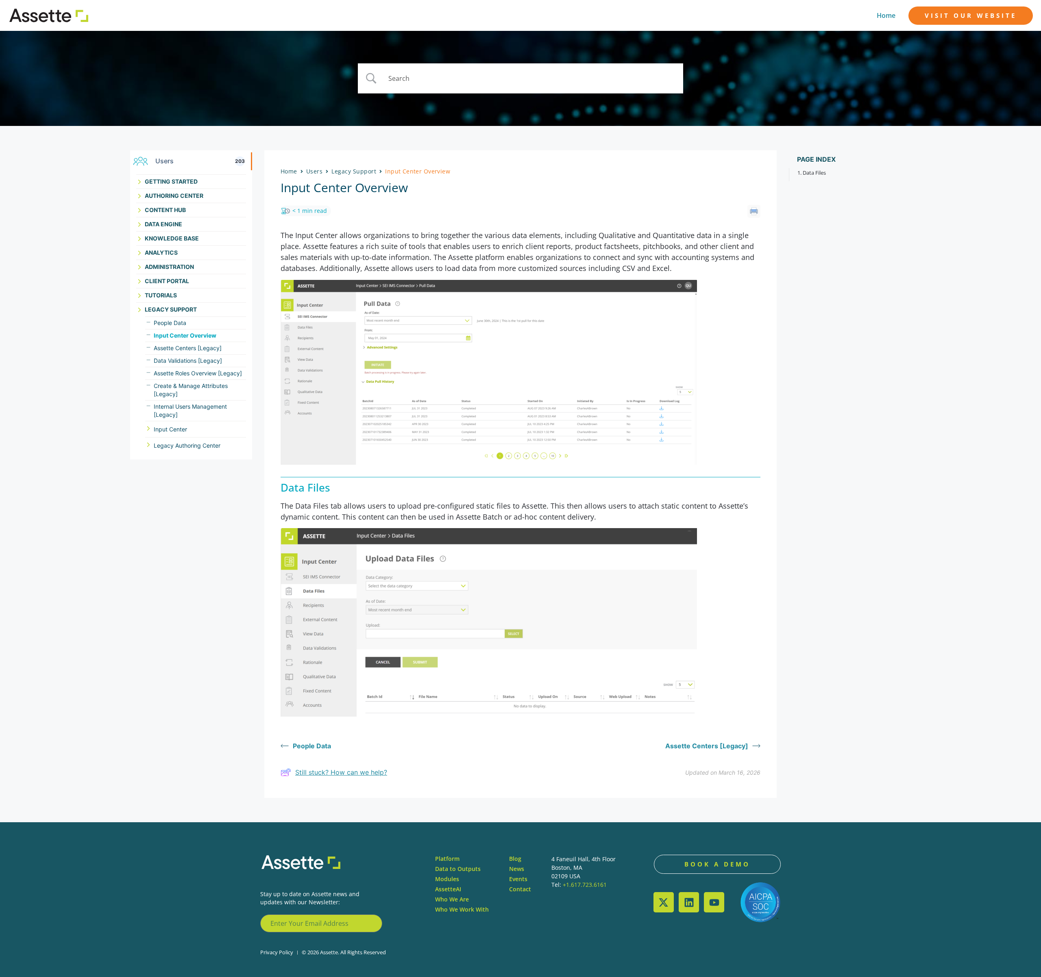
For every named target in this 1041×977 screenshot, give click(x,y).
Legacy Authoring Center (187, 445)
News (516, 869)
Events (518, 879)
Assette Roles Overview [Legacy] (198, 373)
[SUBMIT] (372, 923)
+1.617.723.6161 (585, 884)
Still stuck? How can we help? (341, 772)
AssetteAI (448, 889)
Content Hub (165, 209)
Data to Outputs (458, 869)
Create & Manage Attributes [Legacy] (191, 389)
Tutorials (161, 295)
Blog (515, 858)
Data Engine (163, 224)
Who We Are (452, 899)
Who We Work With (462, 909)
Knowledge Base (172, 238)
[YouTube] (714, 902)
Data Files (814, 172)
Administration (169, 266)
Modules (447, 879)
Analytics (161, 252)
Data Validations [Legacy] (188, 360)
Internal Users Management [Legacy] (190, 410)
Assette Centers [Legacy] (188, 347)
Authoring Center (174, 195)
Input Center (170, 429)
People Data (170, 322)
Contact (520, 889)
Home (886, 15)
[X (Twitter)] (663, 902)
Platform (447, 858)
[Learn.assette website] (48, 15)
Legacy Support (171, 309)
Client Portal (167, 280)
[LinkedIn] (689, 902)
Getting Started (171, 181)
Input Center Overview (185, 335)
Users (314, 171)
